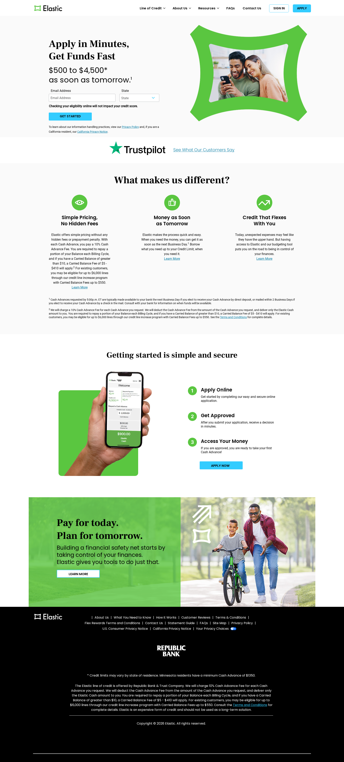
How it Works (166, 617)
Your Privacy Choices (213, 628)
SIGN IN (279, 8)
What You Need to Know (132, 617)
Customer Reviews (195, 617)
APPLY (302, 8)
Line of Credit (151, 8)
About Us (180, 8)
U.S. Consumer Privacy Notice (125, 628)
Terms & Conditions (230, 617)
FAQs (230, 8)
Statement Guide (181, 623)
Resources (206, 8)
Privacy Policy (130, 126)
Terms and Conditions (233, 317)
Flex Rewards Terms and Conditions (112, 623)
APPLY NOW (220, 465)
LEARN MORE (78, 574)
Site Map (219, 623)
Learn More (80, 287)
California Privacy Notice (92, 131)
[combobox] (139, 98)
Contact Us (252, 8)
